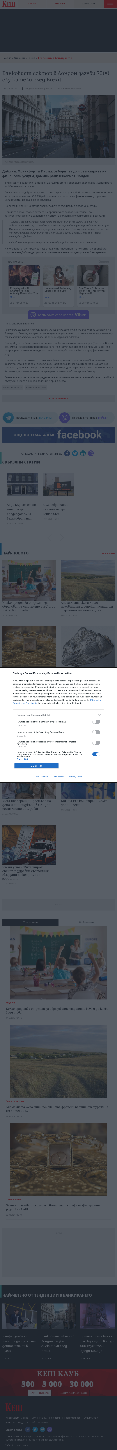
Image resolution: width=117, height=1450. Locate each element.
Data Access (58, 776)
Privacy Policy (75, 776)
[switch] (96, 722)
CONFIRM (36, 766)
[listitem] (58, 715)
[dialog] (58, 725)
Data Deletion (41, 776)
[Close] (111, 673)
